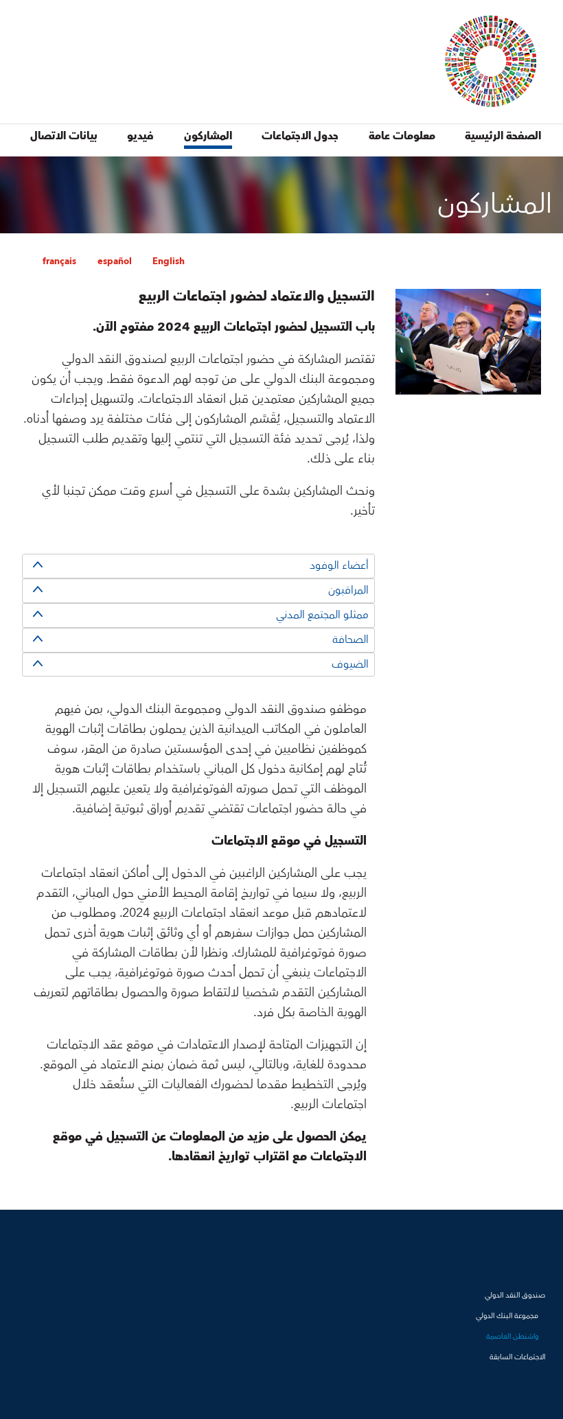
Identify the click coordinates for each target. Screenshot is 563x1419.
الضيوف (350, 664)
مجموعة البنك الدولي (507, 1315)
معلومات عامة (402, 135)
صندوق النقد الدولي (515, 1295)
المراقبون (348, 590)
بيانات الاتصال (63, 135)
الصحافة (350, 639)
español (114, 261)
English (168, 261)
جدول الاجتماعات (300, 135)
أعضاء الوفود (339, 565)
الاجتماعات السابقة (517, 1356)
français (59, 261)
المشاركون (208, 135)
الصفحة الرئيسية (503, 135)
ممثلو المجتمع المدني (322, 614)
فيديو (140, 135)
